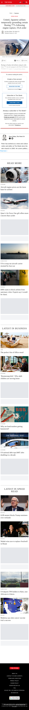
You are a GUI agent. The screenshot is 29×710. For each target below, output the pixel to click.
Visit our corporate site (20, 704)
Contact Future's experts (14, 676)
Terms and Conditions (14, 678)
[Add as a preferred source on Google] (14, 698)
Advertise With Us (14, 685)
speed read (14, 16)
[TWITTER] (10, 138)
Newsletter (25, 60)
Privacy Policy (14, 680)
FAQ (14, 688)
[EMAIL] (12, 138)
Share (5, 60)
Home (11, 13)
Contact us (18, 125)
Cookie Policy (14, 683)
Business (16, 13)
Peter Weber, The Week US (12, 31)
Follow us (18, 60)
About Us (14, 673)
